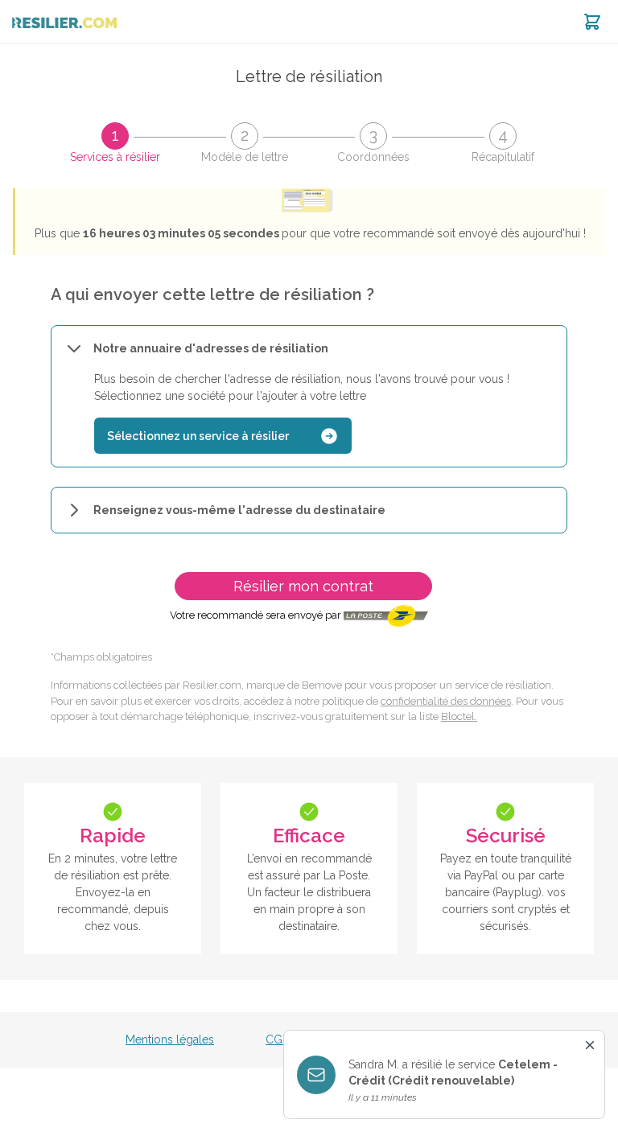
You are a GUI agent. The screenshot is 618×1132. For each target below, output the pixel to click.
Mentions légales (170, 1039)
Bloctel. (459, 716)
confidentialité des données (446, 701)
